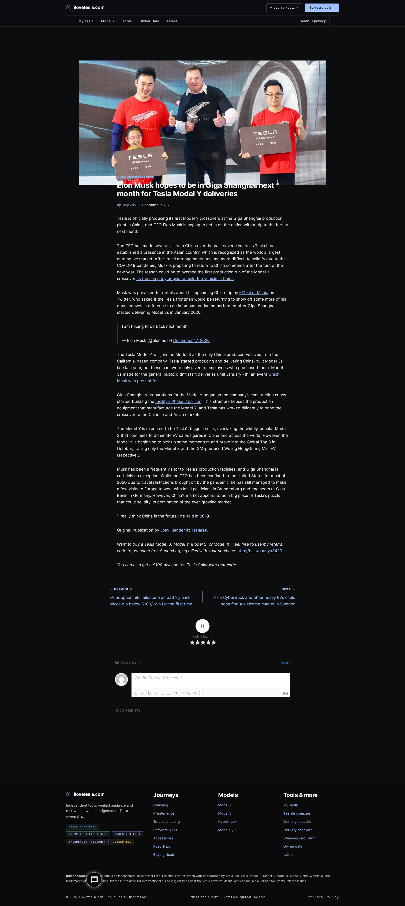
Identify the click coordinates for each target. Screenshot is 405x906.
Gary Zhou (130, 205)
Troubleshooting (166, 821)
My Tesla (86, 21)
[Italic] (142, 693)
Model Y (108, 21)
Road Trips (161, 846)
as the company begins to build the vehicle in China (185, 278)
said (190, 516)
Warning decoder (297, 821)
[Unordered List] (169, 693)
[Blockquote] (175, 693)
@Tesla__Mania (253, 292)
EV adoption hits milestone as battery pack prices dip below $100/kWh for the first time (150, 597)
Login (285, 662)
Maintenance (163, 813)
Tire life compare (296, 813)
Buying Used (163, 855)
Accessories (163, 838)
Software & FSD (166, 830)
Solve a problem (321, 7)
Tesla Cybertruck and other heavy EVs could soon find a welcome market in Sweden (254, 597)
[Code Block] (182, 693)
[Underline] (149, 693)
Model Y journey (313, 21)
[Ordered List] (162, 693)
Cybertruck (227, 821)
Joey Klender (172, 530)
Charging (160, 805)
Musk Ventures (130, 177)
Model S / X (227, 830)
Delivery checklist (297, 830)
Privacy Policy (323, 897)
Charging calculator (299, 838)
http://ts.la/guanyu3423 (259, 550)
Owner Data (149, 21)
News (150, 177)
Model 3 (224, 813)
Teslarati (199, 530)
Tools (127, 21)
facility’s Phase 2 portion (178, 401)
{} (194, 693)
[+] (201, 693)
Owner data (292, 846)
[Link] (188, 693)
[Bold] (136, 693)
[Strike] (156, 693)
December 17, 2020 (191, 340)
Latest (172, 21)
